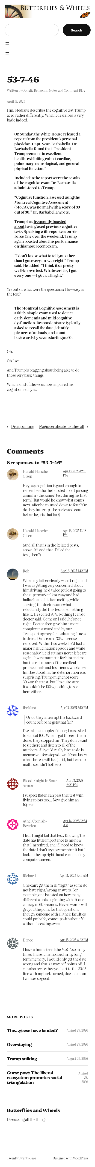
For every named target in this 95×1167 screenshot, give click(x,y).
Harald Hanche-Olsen (36, 473)
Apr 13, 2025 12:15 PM (74, 473)
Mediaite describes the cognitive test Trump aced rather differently (46, 112)
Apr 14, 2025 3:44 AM (74, 875)
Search (76, 30)
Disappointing (22, 426)
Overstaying (19, 1044)
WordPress (80, 1158)
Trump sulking (22, 1058)
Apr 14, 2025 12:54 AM (75, 822)
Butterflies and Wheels (33, 1110)
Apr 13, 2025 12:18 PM (74, 532)
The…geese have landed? (32, 1030)
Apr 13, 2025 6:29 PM (74, 782)
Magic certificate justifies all (61, 426)
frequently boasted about (40, 224)
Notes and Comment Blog (67, 90)
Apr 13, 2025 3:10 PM (74, 707)
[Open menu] (7, 43)
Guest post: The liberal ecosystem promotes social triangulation (34, 1077)
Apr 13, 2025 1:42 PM (74, 570)
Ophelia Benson (33, 90)
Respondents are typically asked (47, 325)
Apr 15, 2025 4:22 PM (74, 939)
